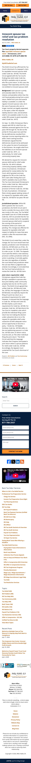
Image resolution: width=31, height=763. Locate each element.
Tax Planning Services (11, 502)
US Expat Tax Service (10, 538)
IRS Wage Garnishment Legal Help (15, 577)
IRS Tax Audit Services (11, 530)
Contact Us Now (15, 451)
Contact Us (15, 11)
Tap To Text (22, 5)
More (26, 11)
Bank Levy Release (10, 552)
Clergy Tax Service (9, 496)
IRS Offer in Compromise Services (14, 565)
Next (21, 365)
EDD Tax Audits (7, 504)
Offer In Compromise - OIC (12, 617)
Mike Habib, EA (21, 754)
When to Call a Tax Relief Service (12, 491)
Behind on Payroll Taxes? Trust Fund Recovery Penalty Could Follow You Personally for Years (14, 653)
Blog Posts (15, 729)
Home (5, 11)
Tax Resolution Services (11, 582)
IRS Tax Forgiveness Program (13, 567)
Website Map (15, 723)
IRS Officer (7, 525)
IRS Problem (11, 356)
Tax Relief (7, 591)
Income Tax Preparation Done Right (15, 499)
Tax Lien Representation (12, 535)
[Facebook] (9, 462)
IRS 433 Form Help (9, 517)
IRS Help (6, 522)
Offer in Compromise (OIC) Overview (15, 562)
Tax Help (6, 602)
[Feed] (22, 462)
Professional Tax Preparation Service (14, 494)
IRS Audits (7, 607)
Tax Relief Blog (15, 18)
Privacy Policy (15, 720)
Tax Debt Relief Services (10, 545)
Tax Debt (7, 580)
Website (15, 714)
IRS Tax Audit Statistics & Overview (15, 527)
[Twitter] (13, 462)
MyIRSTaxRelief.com (9, 63)
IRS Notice (7, 609)
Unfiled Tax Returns (10, 620)
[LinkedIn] (18, 462)
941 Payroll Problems (10, 510)
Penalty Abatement (10, 570)
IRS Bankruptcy (9, 519)
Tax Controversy (22, 356)
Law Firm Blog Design (15, 761)
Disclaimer (15, 717)
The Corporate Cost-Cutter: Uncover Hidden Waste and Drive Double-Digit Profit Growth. (14, 643)
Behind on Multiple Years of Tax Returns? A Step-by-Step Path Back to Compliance (14, 633)
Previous (6, 365)
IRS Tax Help (6, 507)
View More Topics (7, 623)
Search (15, 405)
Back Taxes (7, 604)
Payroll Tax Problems (11, 533)
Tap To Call (9, 5)
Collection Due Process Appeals (14, 555)
